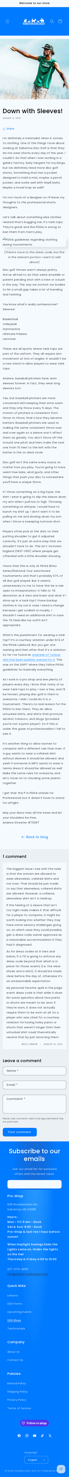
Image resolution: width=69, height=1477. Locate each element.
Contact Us (15, 1360)
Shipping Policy (17, 1391)
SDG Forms (14, 1304)
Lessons (12, 1295)
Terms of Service (19, 1408)
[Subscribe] (57, 1184)
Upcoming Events (19, 1312)
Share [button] (10, 129)
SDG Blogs (14, 1320)
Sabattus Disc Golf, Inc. (28, 1470)
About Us (13, 1352)
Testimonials (16, 1328)
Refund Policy (16, 1383)
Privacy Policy (16, 1400)
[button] (7, 21)
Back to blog (37, 837)
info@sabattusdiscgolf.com (27, 1274)
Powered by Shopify (53, 1470)
